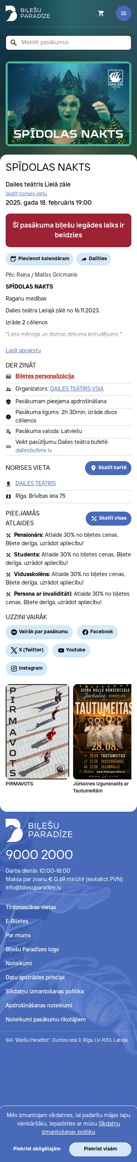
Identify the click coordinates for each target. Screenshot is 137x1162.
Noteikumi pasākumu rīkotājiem (46, 1019)
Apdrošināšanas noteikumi (39, 1005)
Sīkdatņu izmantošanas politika (45, 991)
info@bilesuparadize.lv (33, 888)
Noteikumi (19, 963)
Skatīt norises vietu (26, 193)
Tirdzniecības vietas (31, 907)
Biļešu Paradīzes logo (32, 949)
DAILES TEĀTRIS (35, 483)
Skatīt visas (112, 518)
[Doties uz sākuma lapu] (28, 13)
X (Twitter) (31, 650)
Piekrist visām (100, 1149)
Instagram (31, 668)
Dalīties (98, 258)
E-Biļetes (17, 921)
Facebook (101, 631)
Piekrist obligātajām (36, 1149)
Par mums (18, 935)
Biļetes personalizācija (44, 376)
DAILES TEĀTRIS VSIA (77, 389)
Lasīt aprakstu (23, 350)
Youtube (75, 650)
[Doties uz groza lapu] (91, 13)
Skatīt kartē (112, 467)
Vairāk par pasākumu (43, 631)
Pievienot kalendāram (43, 258)
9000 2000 (39, 855)
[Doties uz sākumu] (39, 830)
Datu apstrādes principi (35, 977)
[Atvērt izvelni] (123, 13)
